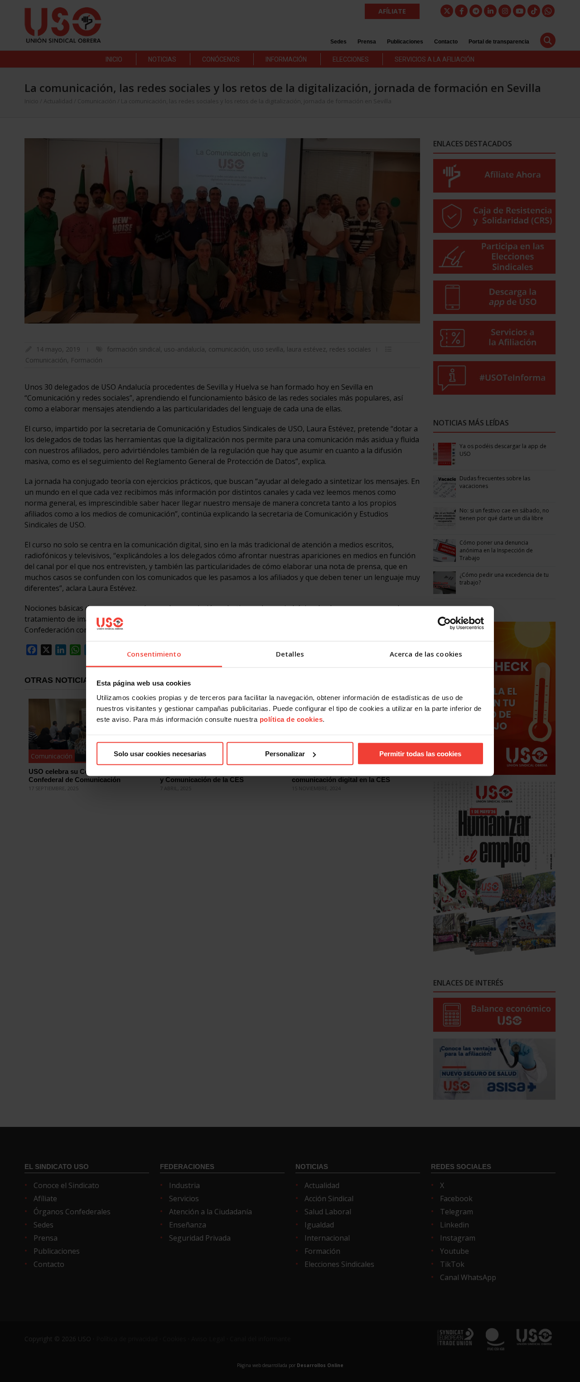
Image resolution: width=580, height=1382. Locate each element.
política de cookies (291, 719)
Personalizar (285, 754)
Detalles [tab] (290, 653)
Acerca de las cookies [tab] (426, 653)
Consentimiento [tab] (154, 653)
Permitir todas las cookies (420, 754)
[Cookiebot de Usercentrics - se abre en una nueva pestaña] (444, 623)
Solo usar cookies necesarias (160, 754)
